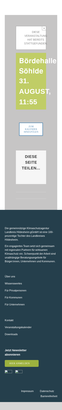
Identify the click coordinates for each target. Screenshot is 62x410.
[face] (8, 371)
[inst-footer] (18, 371)
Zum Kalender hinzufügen (31, 129)
